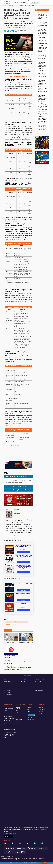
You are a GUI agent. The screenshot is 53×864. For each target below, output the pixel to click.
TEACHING (18, 714)
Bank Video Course (39, 683)
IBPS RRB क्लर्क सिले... (9, 642)
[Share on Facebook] (13, 31)
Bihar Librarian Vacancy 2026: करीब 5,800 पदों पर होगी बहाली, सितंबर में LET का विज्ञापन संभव (42, 24)
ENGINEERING (19, 719)
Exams (14, 2)
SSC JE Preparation (8, 716)
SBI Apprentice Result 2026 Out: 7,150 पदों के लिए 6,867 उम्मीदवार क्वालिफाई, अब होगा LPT (42, 15)
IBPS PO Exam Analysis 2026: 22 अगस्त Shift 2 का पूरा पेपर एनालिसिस (42, 82)
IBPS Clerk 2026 (7, 688)
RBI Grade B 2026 (8, 694)
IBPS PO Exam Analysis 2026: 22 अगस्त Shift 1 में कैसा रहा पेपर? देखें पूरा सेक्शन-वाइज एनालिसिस (42, 98)
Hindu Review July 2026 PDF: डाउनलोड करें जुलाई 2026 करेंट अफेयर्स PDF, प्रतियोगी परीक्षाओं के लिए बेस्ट (42, 128)
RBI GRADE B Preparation (7, 723)
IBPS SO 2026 (7, 692)
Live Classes (42, 709)
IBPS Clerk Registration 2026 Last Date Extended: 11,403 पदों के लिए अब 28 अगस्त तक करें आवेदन (42, 106)
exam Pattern (8, 621)
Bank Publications (39, 690)
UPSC (17, 721)
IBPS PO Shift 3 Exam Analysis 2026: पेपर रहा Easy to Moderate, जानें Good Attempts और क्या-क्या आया (42, 74)
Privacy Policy (42, 858)
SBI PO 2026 (7, 681)
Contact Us (29, 709)
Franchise (29, 717)
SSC (17, 710)
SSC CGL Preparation (9, 718)
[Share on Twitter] (16, 31)
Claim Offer (44, 862)
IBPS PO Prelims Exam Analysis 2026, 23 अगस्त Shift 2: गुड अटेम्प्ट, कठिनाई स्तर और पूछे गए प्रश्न (42, 48)
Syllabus (8, 624)
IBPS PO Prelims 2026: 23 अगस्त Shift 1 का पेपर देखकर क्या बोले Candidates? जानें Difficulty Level (42, 57)
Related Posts (8, 630)
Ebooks (40, 713)
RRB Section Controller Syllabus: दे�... (9, 656)
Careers (31, 714)
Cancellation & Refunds (22, 858)
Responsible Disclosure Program (9, 858)
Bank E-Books (38, 688)
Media (28, 711)
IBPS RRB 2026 (7, 690)
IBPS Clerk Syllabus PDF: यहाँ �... (26, 643)
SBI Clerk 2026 (7, 683)
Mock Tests (41, 707)
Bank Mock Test (38, 681)
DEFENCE (18, 717)
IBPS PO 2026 (7, 685)
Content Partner (30, 719)
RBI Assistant (7, 720)
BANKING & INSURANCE (18, 708)
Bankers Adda (23, 681)
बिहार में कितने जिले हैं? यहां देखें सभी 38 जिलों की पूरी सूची (42, 113)
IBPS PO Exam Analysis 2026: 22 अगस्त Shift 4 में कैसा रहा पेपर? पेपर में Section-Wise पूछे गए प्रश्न (42, 65)
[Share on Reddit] (11, 31)
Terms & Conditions (33, 858)
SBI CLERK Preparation (6, 711)
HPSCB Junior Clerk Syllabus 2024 (20, 621)
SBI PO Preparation (8, 708)
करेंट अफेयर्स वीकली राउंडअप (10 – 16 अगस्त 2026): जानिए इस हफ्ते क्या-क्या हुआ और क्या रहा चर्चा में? (42, 89)
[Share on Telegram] (8, 31)
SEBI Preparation (8, 714)
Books (40, 715)
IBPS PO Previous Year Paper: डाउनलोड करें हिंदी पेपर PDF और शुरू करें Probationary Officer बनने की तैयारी (42, 119)
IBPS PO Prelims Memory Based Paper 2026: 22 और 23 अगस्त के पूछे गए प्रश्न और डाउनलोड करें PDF (42, 40)
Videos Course (42, 711)
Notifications (22, 2)
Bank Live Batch (38, 685)
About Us (29, 707)
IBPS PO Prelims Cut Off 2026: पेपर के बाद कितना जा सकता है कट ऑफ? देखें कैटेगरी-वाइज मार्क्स (42, 32)
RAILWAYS (18, 712)
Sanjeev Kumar (8, 27)
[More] (28, 1)
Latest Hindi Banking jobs (10, 5)
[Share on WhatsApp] (5, 31)
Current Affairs (23, 683)
